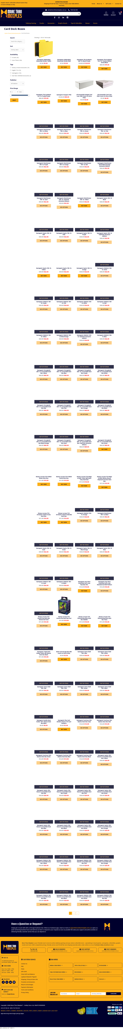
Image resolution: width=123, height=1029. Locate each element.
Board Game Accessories (14, 33)
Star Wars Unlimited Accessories (21, 75)
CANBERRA (13, 1010)
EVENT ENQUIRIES (111, 949)
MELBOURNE (20, 1010)
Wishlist (106, 15)
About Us (99, 3)
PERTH (30, 1010)
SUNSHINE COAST (47, 1010)
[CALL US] (31, 949)
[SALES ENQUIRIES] (54, 949)
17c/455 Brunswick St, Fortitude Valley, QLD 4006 (9, 961)
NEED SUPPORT (85, 949)
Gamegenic (16, 73)
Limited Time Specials (61, 2)
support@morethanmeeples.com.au (80, 928)
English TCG (16, 70)
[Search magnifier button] (79, 14)
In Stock (15, 57)
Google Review (10, 994)
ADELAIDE (26, 1010)
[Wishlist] (106, 12)
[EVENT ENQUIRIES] (105, 949)
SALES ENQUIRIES (60, 949)
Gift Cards (108, 3)
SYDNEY (8, 1010)
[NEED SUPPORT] (80, 949)
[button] (32, 23)
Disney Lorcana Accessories (20, 67)
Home (93, 3)
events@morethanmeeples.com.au (110, 951)
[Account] (113, 12)
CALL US (34, 949)
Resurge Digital (20, 1013)
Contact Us (118, 3)
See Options (44, 137)
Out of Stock (17, 60)
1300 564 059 (33, 951)
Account (113, 15)
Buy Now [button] (44, 67)
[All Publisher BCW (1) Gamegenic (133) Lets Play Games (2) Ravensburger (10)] (17, 83)
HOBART (40, 1010)
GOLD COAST (54, 1010)
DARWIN (35, 1010)
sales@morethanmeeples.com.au (59, 951)
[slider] (11, 95)
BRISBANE (3, 1010)
